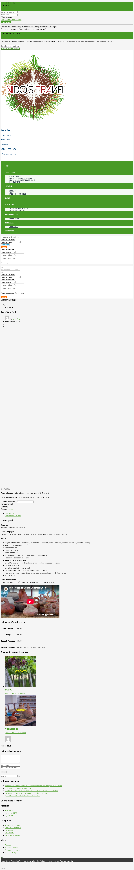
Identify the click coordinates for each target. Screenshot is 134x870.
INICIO (7, 166)
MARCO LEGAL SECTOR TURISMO (20, 178)
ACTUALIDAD (9, 204)
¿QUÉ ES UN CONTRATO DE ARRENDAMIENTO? (22, 796)
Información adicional (13, 516)
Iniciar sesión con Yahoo (30, 27)
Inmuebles (9, 830)
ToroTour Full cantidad (8, 501)
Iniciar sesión (6, 22)
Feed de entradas (11, 848)
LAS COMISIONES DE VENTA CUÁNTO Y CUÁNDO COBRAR (26, 793)
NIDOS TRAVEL (10, 172)
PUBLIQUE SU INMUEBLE (17, 194)
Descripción (9, 513)
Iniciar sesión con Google (48, 27)
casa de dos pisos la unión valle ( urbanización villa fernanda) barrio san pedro (33, 786)
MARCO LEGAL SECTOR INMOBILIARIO (22, 180)
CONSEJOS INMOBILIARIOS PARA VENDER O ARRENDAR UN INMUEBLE (31, 791)
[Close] (2, 10)
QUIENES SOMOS (15, 176)
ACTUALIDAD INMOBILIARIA (18, 208)
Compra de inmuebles (13, 828)
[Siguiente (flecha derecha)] (4, 868)
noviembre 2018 (11, 813)
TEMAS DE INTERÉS (11, 214)
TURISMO (8, 198)
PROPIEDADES (14, 218)
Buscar (4, 247)
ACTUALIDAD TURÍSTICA (17, 210)
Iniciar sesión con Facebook (11, 27)
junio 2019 (9, 811)
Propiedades (9, 833)
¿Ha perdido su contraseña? (11, 20)
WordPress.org (10, 853)
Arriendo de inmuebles (13, 825)
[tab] (69, 513)
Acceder (8, 845)
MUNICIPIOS (9, 223)
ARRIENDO (13, 190)
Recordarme (7, 17)
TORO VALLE (13, 227)
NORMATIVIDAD (14, 182)
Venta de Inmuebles (12, 835)
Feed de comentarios (13, 850)
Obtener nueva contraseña (10, 48)
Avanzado (5, 244)
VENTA (11, 192)
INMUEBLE (8, 186)
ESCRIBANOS (9, 231)
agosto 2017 (10, 816)
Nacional (12, 509)
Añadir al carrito (7, 504)
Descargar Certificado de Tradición (18, 788)
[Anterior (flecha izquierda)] (2, 868)
